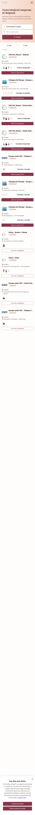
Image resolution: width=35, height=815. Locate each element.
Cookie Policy (21, 798)
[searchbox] (17, 27)
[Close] (32, 779)
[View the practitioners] (17, 245)
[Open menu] (32, 2)
